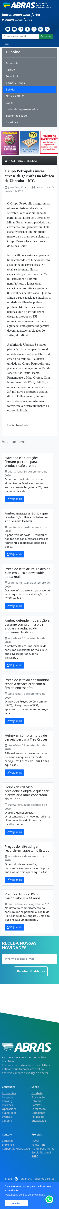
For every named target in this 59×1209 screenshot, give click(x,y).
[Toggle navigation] (6, 43)
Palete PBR (38, 1144)
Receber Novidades (31, 971)
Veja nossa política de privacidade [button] (25, 1194)
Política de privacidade (38, 1118)
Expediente (38, 1113)
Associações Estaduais (39, 1099)
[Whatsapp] (47, 29)
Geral (9, 102)
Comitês (36, 1105)
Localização (38, 1109)
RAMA (35, 1141)
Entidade (36, 1093)
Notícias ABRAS (15, 96)
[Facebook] (27, 29)
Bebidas (11, 89)
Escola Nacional (41, 1152)
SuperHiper (9, 1113)
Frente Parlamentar (43, 1148)
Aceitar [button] (16, 1203)
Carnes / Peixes (15, 83)
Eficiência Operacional (9, 1107)
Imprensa (8, 1144)
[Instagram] (40, 29)
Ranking (7, 1101)
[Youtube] (8, 29)
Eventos (7, 1117)
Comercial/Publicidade (16, 1148)
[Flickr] (14, 29)
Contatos (7, 1141)
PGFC (34, 1156)
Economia (12, 63)
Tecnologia (12, 76)
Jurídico (10, 70)
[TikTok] (21, 29)
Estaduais (12, 122)
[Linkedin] (34, 29)
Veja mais (16, 499)
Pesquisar (46, 36)
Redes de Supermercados (22, 109)
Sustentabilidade (16, 115)
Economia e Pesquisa (9, 1095)
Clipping (17, 161)
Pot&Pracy (25, 1178)
